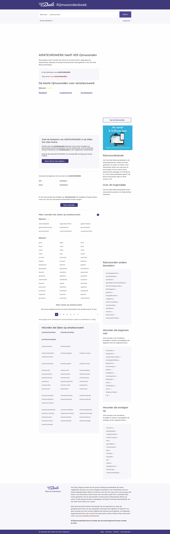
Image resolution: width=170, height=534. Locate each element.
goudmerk (84, 272)
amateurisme (65, 374)
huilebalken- (110, 386)
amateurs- (64, 185)
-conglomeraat (111, 434)
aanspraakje (110, 305)
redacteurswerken (67, 413)
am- (40, 181)
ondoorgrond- (111, 376)
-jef (107, 460)
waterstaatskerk (66, 231)
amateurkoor (84, 378)
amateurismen (84, 374)
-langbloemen (111, 466)
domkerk (63, 272)
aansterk (84, 257)
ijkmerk (41, 283)
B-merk (62, 261)
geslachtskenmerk (45, 227)
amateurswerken (49, 332)
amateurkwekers (48, 353)
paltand (109, 292)
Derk (61, 243)
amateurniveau (47, 421)
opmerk (83, 294)
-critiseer (109, 453)
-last (107, 441)
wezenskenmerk (86, 231)
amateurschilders (67, 410)
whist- (108, 382)
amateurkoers (47, 346)
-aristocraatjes (111, 437)
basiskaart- (110, 354)
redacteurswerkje (85, 413)
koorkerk (63, 287)
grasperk (84, 276)
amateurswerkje (67, 332)
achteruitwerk (47, 417)
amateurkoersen (67, 395)
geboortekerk (86, 224)
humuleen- (110, 350)
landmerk (63, 291)
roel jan (108, 312)
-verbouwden (110, 447)
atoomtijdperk (44, 224)
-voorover (109, 428)
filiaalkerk (43, 93)
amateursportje (85, 399)
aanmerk (63, 257)
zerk (61, 254)
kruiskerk (42, 291)
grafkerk (42, 276)
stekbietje (109, 308)
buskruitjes (110, 315)
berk (40, 243)
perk (82, 246)
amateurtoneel (66, 421)
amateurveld (65, 385)
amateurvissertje (48, 413)
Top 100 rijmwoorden (117, 120)
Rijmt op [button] (43, 14)
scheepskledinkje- (112, 360)
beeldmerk (43, 265)
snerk (41, 250)
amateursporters (67, 381)
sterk (61, 250)
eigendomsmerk (65, 224)
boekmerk (63, 268)
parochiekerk (85, 227)
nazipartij (109, 299)
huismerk (84, 279)
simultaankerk (86, 93)
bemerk (62, 265)
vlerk (40, 254)
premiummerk (44, 231)
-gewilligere (110, 444)
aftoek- (108, 370)
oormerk (63, 294)
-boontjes (109, 457)
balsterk (84, 261)
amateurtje (83, 381)
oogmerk (42, 294)
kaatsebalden (111, 276)
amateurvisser (84, 364)
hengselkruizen (111, 295)
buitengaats (110, 289)
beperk (83, 265)
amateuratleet (66, 417)
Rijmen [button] (125, 14)
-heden (108, 463)
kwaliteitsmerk (66, 93)
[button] (98, 214)
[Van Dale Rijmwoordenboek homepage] (47, 5)
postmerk (63, 298)
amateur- (63, 181)
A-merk (41, 257)
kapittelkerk (64, 227)
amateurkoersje (85, 395)
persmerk (42, 298)
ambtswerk (83, 385)
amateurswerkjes (49, 339)
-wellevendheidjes (112, 473)
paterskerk (64, 389)
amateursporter (66, 399)
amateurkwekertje (48, 410)
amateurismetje (47, 395)
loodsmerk (84, 291)
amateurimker (47, 374)
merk (61, 246)
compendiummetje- (113, 357)
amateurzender (47, 424)
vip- (107, 395)
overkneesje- (110, 366)
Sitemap (109, 532)
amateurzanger (85, 421)
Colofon (116, 532)
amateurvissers (85, 353)
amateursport (66, 346)
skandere (109, 279)
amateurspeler (66, 364)
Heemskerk (43, 279)
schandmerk (85, 298)
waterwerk (83, 389)
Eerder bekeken (45, 21)
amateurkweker (47, 364)
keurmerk (42, 287)
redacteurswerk (47, 357)
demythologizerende (113, 286)
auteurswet (46, 389)
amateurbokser (85, 417)
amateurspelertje (85, 410)
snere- (108, 389)
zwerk (83, 254)
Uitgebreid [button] (126, 21)
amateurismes (47, 378)
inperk (62, 283)
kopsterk (84, 287)
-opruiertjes (110, 469)
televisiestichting (112, 318)
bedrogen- (109, 379)
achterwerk (46, 370)
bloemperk (42, 268)
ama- (41, 185)
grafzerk (63, 276)
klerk (40, 246)
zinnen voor (56, 76)
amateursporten (47, 399)
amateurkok (65, 378)
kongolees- (110, 373)
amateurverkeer (48, 403)
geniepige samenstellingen (115, 283)
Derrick (41, 272)
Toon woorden (69, 205)
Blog (102, 532)
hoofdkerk (63, 279)
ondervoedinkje (111, 302)
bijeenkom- (110, 363)
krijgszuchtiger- (111, 392)
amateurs (45, 381)
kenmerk (84, 283)
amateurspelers (66, 353)
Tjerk (82, 250)
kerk (82, 243)
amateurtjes (46, 385)
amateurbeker (84, 370)
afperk (41, 261)
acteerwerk (65, 370)
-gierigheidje (110, 431)
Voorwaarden (125, 532)
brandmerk (85, 268)
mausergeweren (112, 273)
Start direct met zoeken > (55, 161)
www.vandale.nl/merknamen (88, 516)
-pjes (107, 450)
